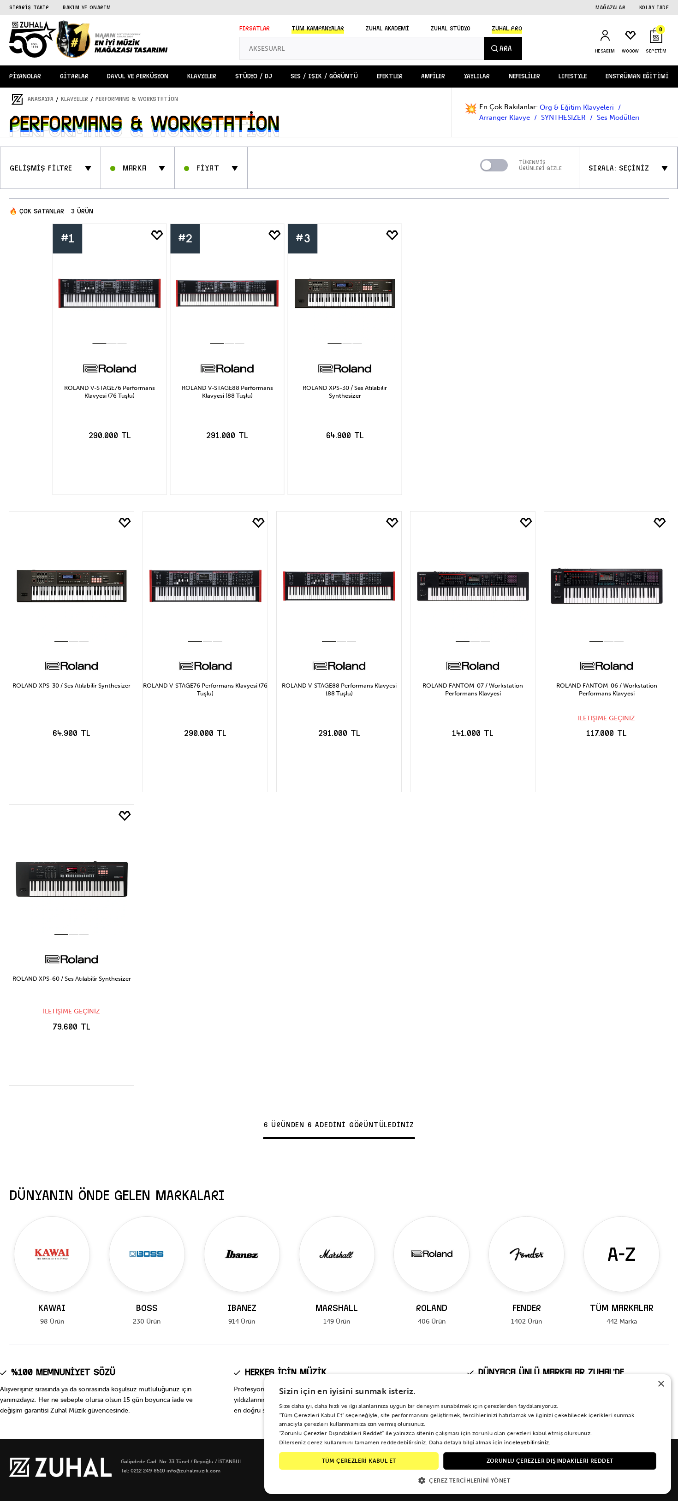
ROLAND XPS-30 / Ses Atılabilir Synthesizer (345, 391)
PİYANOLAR (25, 76)
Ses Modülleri (618, 117)
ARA (505, 48)
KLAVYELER (201, 76)
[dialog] (467, 1434)
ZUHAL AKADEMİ (387, 28)
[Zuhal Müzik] (60, 1475)
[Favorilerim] (157, 235)
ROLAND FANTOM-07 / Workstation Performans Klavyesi (472, 689)
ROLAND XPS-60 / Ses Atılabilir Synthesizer (71, 978)
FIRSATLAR (254, 28)
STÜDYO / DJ (253, 76)
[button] (467, 1480)
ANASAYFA (41, 99)
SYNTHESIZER (564, 117)
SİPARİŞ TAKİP (29, 7)
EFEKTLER (390, 76)
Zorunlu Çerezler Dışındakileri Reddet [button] (550, 1461)
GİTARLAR (74, 76)
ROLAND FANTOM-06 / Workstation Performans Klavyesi (606, 689)
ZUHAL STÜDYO (450, 28)
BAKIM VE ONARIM (87, 7)
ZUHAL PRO (507, 28)
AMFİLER (433, 76)
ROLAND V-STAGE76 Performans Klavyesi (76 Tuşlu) (109, 391)
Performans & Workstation (136, 99)
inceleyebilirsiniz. (527, 1442)
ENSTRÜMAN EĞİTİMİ (637, 76)
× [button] (660, 1384)
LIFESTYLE (573, 76)
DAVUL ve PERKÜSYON (137, 76)
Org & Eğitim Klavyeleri (578, 107)
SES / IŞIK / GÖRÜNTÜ (324, 76)
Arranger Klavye (505, 117)
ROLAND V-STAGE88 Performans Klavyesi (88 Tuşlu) (227, 391)
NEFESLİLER (524, 76)
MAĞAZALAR (610, 7)
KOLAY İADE (654, 7)
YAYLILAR (477, 76)
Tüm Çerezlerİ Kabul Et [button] (359, 1461)
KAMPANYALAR (317, 28)
